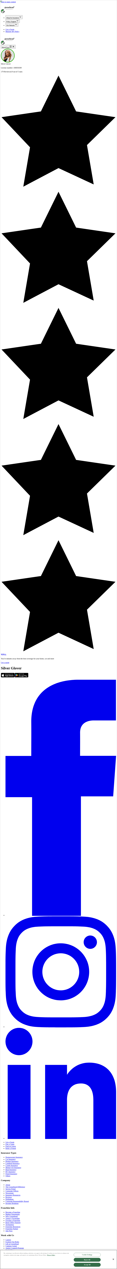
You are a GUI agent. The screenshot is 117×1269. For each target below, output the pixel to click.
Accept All (87, 1265)
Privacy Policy (51, 1255)
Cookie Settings (87, 1255)
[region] (58, 1259)
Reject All (87, 1260)
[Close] (113, 1259)
